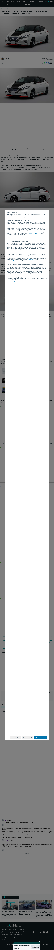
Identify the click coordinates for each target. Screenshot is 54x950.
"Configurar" (31, 259)
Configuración (27, 737)
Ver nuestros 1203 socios (13, 281)
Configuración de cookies (32, 233)
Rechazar (15, 737)
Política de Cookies (31, 232)
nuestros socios (25, 253)
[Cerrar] (39, 941)
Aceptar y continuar (41, 737)
